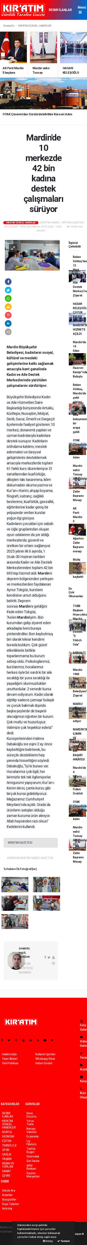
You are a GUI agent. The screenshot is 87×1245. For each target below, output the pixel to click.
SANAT (6, 1171)
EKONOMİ (8, 1136)
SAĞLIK (6, 1154)
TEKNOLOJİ (9, 1145)
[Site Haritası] (47, 1040)
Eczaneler (33, 1136)
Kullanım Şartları (45, 1054)
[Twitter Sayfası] (11, 1040)
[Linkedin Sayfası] (32, 1040)
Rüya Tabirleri (10, 1204)
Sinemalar (33, 1156)
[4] (46, 902)
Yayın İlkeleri (9, 1058)
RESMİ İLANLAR (60, 10)
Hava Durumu (32, 1115)
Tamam (65, 1241)
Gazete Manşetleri (33, 1175)
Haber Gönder (44, 1063)
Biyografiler (9, 1199)
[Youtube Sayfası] (25, 1040)
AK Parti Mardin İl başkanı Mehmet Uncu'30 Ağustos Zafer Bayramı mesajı (78, 530)
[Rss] (39, 1040)
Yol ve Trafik (30, 1122)
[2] (46, 884)
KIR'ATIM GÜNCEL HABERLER (34, 25)
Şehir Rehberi (31, 1167)
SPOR (5, 1150)
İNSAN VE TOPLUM (8, 1165)
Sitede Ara (8, 1190)
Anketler (7, 1195)
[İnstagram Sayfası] (18, 1040)
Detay (49, 1241)
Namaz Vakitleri (31, 1130)
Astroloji (7, 1208)
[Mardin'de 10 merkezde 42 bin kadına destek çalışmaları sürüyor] (32, 255)
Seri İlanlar (33, 1161)
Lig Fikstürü (31, 1142)
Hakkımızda (9, 1054)
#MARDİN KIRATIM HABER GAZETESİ (30, 858)
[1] (15, 884)
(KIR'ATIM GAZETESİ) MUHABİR (26, 968)
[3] (15, 902)
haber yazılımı (8, 1235)
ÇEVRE (6, 1175)
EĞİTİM (6, 1141)
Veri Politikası (10, 1063)
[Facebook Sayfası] (3, 1040)
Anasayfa (9, 25)
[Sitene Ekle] (53, 1040)
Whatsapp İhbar (45, 1058)
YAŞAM (7, 1159)
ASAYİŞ (7, 1132)
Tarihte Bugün (31, 1150)
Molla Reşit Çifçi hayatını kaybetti (78, 568)
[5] (15, 921)
